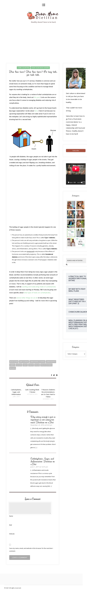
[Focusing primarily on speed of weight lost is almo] (80, 205)
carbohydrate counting (37, 361)
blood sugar (14, 361)
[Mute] (82, 182)
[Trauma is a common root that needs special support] (71, 205)
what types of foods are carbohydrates (36, 293)
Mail (10, 525)
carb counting (23, 361)
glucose (19, 365)
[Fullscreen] (84, 182)
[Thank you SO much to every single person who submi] (71, 223)
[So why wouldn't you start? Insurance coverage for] (80, 242)
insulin (37, 365)
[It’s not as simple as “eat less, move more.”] (80, 223)
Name (11, 516)
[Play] (69, 182)
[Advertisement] (33, 196)
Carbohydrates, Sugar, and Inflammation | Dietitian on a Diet (43, 461)
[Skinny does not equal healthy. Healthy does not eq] (80, 214)
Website (12, 534)
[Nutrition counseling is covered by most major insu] (80, 233)
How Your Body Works (40, 68)
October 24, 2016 (32, 394)
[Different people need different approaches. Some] (71, 214)
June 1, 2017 (16, 396)
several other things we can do (27, 298)
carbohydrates (50, 361)
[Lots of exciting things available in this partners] (71, 233)
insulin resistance (46, 365)
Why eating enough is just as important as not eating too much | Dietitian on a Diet (43, 419)
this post (37, 97)
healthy (31, 365)
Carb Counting (23, 68)
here (36, 111)
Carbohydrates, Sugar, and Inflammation (16, 392)
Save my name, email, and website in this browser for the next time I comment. (31, 549)
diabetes (12, 365)
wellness (12, 368)
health (25, 365)
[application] (76, 174)
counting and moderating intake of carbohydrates (39, 287)
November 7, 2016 (48, 399)
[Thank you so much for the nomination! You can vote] (71, 242)
